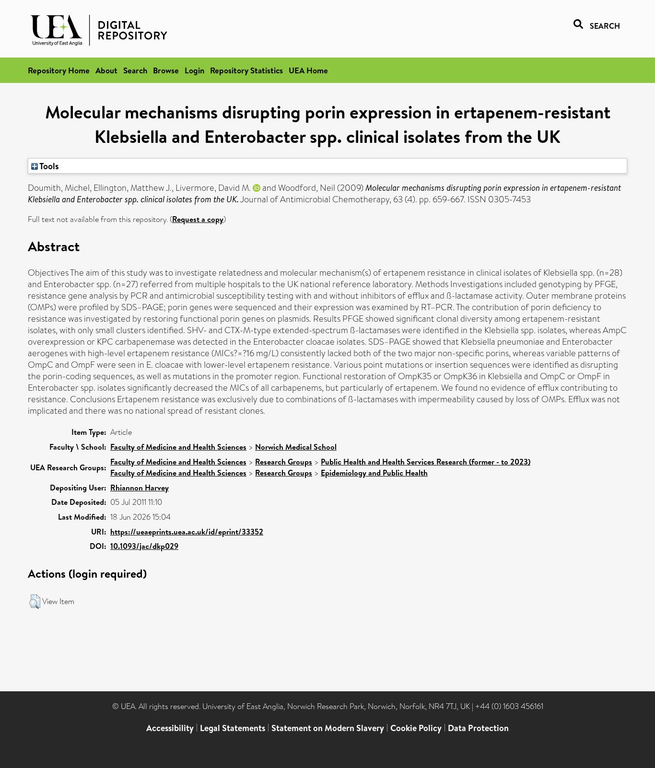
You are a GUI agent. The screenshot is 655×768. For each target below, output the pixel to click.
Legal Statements (232, 728)
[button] (34, 601)
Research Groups (283, 461)
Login (194, 70)
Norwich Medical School (296, 447)
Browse (166, 70)
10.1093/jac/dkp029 (144, 546)
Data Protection (478, 728)
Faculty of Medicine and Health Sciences (178, 447)
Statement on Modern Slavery (327, 728)
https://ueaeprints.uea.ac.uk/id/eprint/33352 (186, 531)
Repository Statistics (246, 70)
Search (135, 70)
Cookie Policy (416, 728)
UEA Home (308, 70)
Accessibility (170, 728)
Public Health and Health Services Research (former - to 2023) (425, 461)
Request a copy (197, 219)
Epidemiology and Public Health (374, 472)
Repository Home (59, 70)
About (106, 70)
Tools (48, 166)
